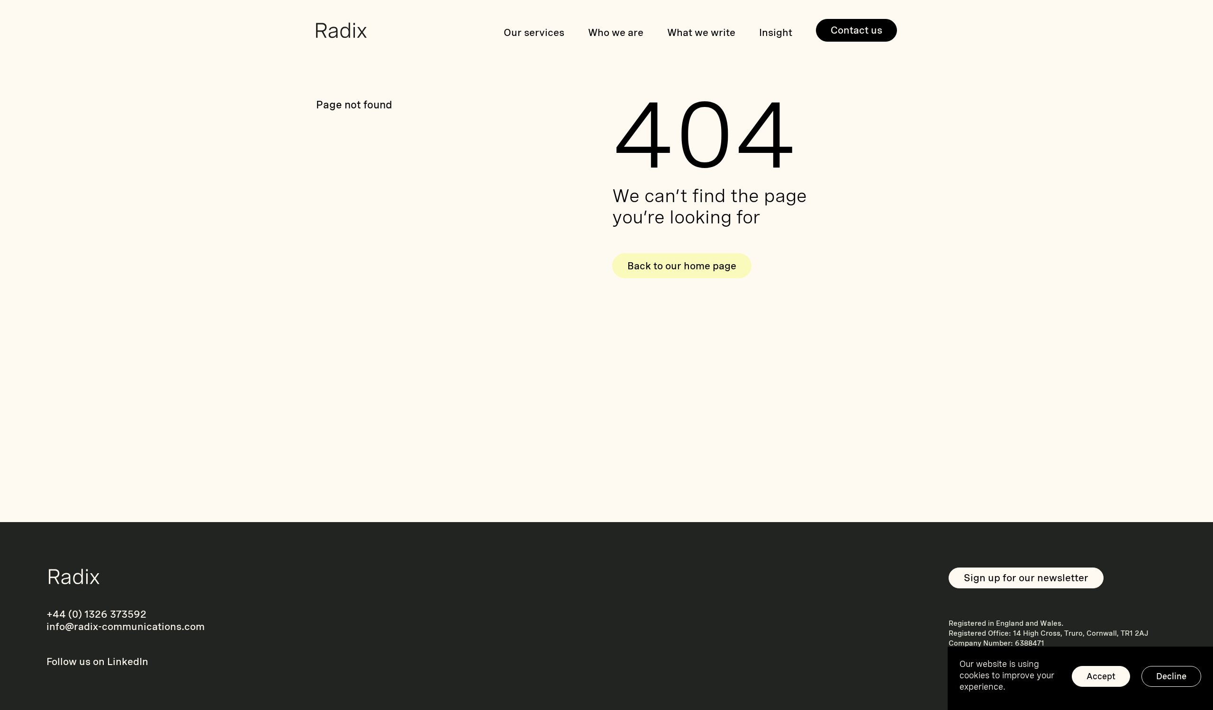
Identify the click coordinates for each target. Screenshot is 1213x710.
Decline (1171, 676)
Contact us (856, 30)
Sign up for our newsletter (1026, 578)
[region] (1080, 678)
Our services (534, 32)
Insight (775, 32)
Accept (1100, 676)
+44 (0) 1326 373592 (96, 614)
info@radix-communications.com (125, 626)
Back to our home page (681, 266)
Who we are (615, 32)
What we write (701, 32)
